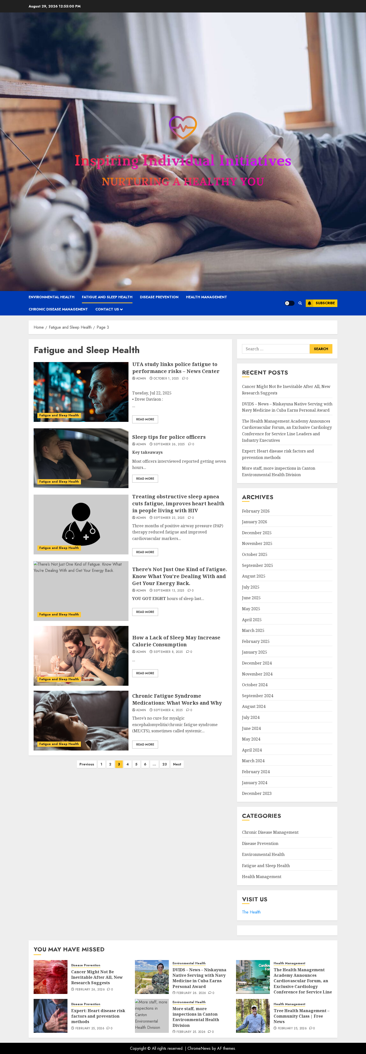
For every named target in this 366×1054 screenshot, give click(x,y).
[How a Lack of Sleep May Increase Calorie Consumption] (81, 656)
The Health (251, 912)
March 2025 (253, 630)
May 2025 (251, 608)
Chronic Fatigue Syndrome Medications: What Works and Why (177, 699)
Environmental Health (51, 297)
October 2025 (254, 554)
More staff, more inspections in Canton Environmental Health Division (196, 1017)
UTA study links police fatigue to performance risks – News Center (176, 368)
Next (177, 764)
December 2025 (257, 532)
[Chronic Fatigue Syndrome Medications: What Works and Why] (81, 721)
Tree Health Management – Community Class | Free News (301, 1016)
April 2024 (252, 750)
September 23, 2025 (169, 518)
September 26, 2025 (169, 445)
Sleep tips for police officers (169, 437)
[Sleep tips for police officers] (81, 458)
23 (164, 764)
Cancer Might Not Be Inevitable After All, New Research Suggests (97, 977)
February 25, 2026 (89, 1029)
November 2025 (257, 543)
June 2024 (251, 728)
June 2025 (251, 598)
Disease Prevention (159, 297)
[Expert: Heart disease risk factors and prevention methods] (50, 1016)
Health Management (206, 297)
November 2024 (257, 674)
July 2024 (250, 717)
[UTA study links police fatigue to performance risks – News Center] (81, 392)
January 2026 (254, 522)
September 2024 (257, 695)
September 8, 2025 (168, 652)
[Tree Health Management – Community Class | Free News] (253, 1016)
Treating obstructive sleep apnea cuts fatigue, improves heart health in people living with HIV (178, 503)
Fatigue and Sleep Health (107, 297)
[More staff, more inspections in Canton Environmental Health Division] (152, 1016)
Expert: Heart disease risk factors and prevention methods (98, 1016)
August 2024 (253, 706)
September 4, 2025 (168, 710)
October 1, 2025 (166, 379)
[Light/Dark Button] (290, 303)
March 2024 (253, 760)
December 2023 (257, 793)
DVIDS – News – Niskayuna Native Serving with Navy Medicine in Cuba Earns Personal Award (199, 978)
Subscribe (325, 303)
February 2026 (256, 511)
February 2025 (256, 641)
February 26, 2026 (90, 990)
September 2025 (257, 565)
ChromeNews (199, 1048)
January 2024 (254, 782)
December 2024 (257, 663)
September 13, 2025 (169, 591)
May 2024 (251, 739)
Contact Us (107, 309)
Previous (86, 764)
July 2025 (250, 587)
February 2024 (256, 771)
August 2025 (253, 576)
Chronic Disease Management (58, 309)
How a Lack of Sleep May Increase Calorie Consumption (176, 641)
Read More (145, 419)
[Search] (300, 303)
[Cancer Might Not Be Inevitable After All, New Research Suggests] (50, 977)
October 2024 (254, 684)
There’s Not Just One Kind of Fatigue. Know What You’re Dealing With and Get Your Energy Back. (179, 576)
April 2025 (252, 619)
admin (141, 379)
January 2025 (254, 652)
